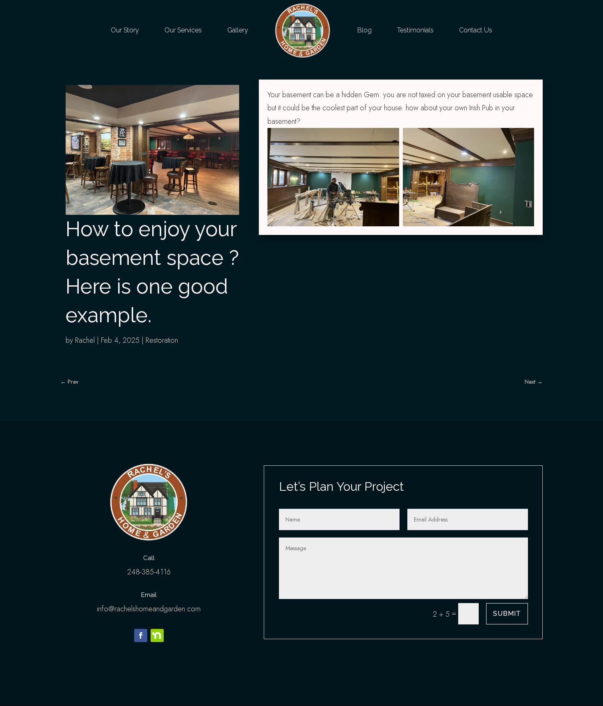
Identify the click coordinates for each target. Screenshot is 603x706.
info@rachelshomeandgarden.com (149, 609)
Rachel (85, 340)
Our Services (183, 30)
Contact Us (475, 30)
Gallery (237, 30)
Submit (507, 613)
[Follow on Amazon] (157, 635)
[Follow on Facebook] (140, 635)
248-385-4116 (149, 572)
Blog (364, 30)
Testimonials (415, 30)
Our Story (125, 30)
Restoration (162, 340)
